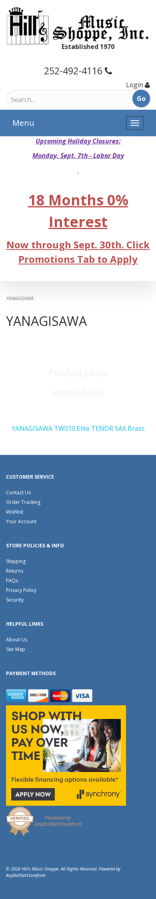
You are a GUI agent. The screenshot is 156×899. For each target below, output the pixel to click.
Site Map (15, 649)
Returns (14, 570)
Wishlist (14, 511)
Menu (23, 122)
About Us (16, 639)
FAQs (12, 580)
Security (15, 599)
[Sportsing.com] (78, 26)
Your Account (21, 521)
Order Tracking (23, 502)
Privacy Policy (21, 590)
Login (134, 84)
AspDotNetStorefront (26, 875)
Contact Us (18, 492)
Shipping (16, 561)
